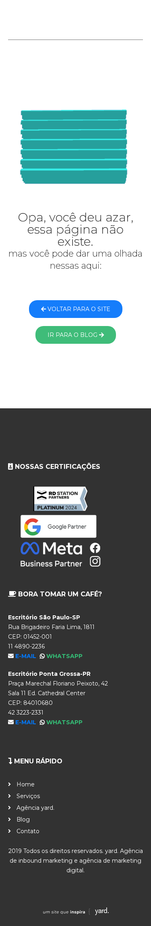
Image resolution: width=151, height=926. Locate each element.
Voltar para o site (78, 309)
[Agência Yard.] (75, 913)
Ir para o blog (73, 335)
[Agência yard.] (75, 19)
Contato (28, 831)
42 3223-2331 (25, 712)
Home (26, 784)
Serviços (28, 796)
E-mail (26, 656)
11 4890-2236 (26, 646)
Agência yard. (35, 807)
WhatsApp (64, 656)
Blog (23, 819)
